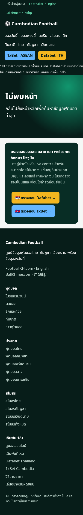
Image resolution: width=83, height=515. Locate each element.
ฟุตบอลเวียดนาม (18, 363)
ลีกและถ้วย (14, 311)
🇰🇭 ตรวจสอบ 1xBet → (33, 211)
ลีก (65, 35)
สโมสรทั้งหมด (16, 424)
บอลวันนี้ (11, 35)
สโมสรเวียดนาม (17, 416)
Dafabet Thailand (21, 461)
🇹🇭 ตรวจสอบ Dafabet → (35, 197)
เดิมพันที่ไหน (15, 453)
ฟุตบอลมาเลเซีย (18, 379)
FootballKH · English (42, 4)
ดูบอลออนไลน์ (16, 445)
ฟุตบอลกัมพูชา (17, 356)
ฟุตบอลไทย (14, 348)
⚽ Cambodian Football (31, 24)
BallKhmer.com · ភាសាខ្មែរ (26, 274)
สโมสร (55, 35)
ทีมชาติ (10, 44)
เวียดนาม (48, 44)
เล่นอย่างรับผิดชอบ (20, 484)
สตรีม (43, 35)
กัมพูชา (32, 44)
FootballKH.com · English (27, 268)
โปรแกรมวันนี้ (16, 296)
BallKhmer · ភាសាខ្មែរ (19, 13)
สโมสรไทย (13, 400)
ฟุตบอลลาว (14, 371)
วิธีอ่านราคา (14, 476)
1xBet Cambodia (20, 468)
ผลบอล (11, 303)
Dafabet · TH (52, 55)
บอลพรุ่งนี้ (28, 35)
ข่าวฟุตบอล (14, 326)
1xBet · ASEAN (20, 55)
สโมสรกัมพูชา (16, 408)
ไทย (21, 44)
